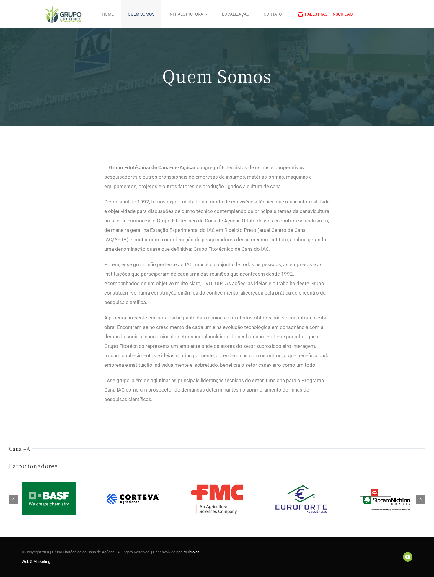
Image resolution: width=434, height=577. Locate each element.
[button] (13, 499)
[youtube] (407, 557)
